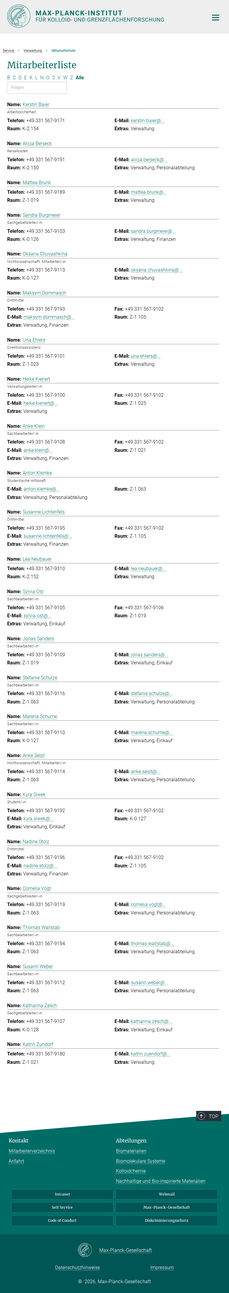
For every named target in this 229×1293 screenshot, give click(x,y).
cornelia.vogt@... (148, 904)
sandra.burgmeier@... (153, 231)
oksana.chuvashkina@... (156, 270)
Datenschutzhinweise (77, 1267)
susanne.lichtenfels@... (48, 536)
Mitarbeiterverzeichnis (32, 1151)
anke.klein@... (38, 450)
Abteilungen (131, 1141)
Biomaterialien (131, 1151)
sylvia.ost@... (38, 615)
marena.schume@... (152, 732)
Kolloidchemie (131, 1171)
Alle (80, 77)
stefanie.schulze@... (152, 693)
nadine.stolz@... (40, 866)
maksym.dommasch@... (49, 317)
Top (213, 1116)
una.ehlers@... (146, 356)
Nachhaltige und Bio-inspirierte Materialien (160, 1181)
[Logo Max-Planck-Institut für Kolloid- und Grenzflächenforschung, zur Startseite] (104, 16)
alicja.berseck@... (149, 159)
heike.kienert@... (41, 403)
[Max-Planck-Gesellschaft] (88, 1250)
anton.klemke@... (42, 489)
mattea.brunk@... (149, 192)
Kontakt (19, 1141)
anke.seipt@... (145, 771)
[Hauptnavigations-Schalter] (216, 18)
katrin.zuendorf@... (151, 1054)
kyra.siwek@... (39, 818)
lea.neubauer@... (148, 568)
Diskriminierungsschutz (166, 1220)
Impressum (162, 1267)
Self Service (62, 1207)
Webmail (167, 1194)
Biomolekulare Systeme (140, 1161)
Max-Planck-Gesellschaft (166, 1207)
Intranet (62, 1194)
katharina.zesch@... (151, 1021)
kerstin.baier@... (148, 120)
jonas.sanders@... (149, 655)
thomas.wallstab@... (152, 943)
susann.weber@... (149, 982)
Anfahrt (16, 1161)
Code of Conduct (62, 1220)
